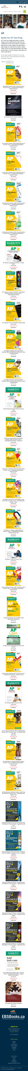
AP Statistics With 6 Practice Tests (13, 702)
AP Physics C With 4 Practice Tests (13, 559)
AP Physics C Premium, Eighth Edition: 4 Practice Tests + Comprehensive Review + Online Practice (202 (13, 531)
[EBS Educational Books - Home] (5, 7)
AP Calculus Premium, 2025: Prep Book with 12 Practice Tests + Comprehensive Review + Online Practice (13, 145)
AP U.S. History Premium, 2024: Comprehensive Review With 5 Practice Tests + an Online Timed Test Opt (13, 732)
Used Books (14, 1061)
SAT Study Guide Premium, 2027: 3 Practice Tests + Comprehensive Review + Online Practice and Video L (13, 974)
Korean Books (14, 1044)
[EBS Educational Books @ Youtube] (15, 1022)
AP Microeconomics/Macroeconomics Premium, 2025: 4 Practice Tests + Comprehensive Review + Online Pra (13, 439)
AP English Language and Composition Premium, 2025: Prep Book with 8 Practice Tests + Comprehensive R (13, 352)
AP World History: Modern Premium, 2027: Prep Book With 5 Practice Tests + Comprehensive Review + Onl (13, 793)
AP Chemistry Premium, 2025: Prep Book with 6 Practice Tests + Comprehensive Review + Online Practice (13, 204)
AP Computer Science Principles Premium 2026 (13, 322)
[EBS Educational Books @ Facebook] (13, 1022)
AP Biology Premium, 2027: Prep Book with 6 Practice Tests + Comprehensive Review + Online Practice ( (13, 87)
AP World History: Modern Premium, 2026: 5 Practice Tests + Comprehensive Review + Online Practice (13, 763)
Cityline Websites (10, 1069)
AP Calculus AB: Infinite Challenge (13, 1003)
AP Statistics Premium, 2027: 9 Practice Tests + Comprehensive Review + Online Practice (13, 674)
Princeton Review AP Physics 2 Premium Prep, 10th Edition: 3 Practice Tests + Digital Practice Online (13, 914)
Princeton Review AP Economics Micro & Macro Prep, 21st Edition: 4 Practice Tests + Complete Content (13, 853)
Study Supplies (14, 1045)
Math (14, 1059)
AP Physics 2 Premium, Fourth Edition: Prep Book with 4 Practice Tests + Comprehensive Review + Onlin (13, 501)
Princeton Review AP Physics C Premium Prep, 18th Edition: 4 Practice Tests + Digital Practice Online (13, 945)
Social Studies (14, 1056)
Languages (14, 1047)
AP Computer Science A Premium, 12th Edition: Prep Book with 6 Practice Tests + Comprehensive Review (13, 293)
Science (14, 1057)
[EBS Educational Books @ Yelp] (14, 1022)
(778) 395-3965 (15, 1034)
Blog (14, 1050)
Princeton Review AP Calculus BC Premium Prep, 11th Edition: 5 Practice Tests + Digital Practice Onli (13, 824)
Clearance (14, 1060)
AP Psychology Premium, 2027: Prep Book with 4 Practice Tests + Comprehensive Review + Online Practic (13, 588)
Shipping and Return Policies (14, 1063)
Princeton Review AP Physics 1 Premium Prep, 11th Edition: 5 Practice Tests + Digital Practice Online (13, 884)
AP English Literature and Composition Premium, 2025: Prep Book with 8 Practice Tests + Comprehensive (13, 381)
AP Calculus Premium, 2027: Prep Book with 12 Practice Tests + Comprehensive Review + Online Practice (13, 174)
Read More (13, 93)
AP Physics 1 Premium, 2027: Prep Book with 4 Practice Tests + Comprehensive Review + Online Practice (13, 470)
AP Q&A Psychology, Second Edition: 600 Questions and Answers (13, 618)
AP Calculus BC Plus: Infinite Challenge (13, 117)
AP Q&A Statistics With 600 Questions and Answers (13, 646)
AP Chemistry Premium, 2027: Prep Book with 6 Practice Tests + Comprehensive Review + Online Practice (13, 233)
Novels (14, 1043)
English (14, 1041)
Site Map (19, 1067)
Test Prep (14, 1048)
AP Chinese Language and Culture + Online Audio (13, 263)
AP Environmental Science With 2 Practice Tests (13, 409)
